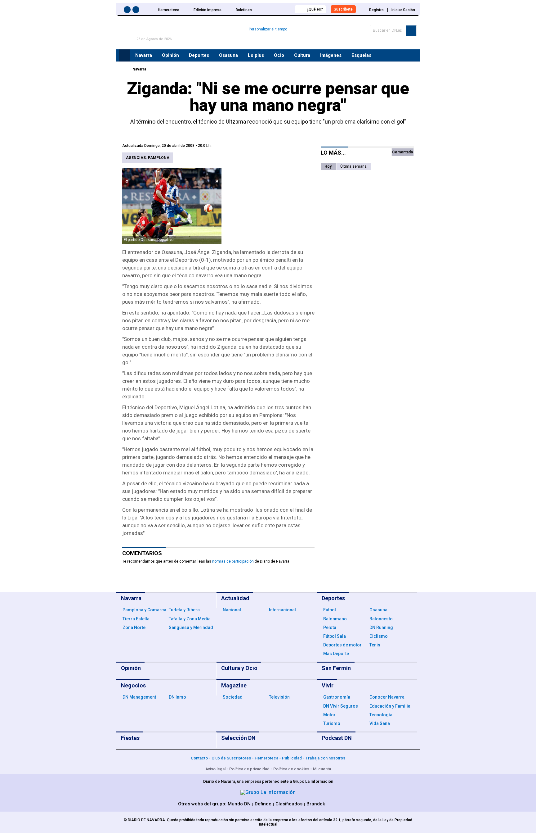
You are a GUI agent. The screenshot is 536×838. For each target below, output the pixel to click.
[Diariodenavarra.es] (124, 69)
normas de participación (233, 561)
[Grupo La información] (268, 792)
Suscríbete (343, 9)
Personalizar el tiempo (268, 29)
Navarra (139, 69)
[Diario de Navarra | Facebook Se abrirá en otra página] (128, 10)
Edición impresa (207, 10)
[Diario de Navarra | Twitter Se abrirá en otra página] (136, 10)
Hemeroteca (168, 10)
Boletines (244, 10)
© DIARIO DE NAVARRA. (145, 820)
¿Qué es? (315, 9)
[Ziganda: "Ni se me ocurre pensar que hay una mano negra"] (171, 206)
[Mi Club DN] (278, 9)
